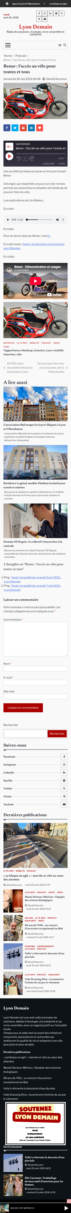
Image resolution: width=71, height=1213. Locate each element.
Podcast (46, 343)
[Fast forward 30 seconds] (33, 158)
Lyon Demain (35, 27)
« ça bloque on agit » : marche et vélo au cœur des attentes (32, 4)
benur (16, 350)
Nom (7, 663)
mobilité (58, 350)
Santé (56, 343)
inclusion (39, 350)
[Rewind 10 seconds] (18, 158)
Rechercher (10, 725)
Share (62, 163)
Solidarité (30, 921)
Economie (30, 946)
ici (48, 235)
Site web (8, 691)
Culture (29, 918)
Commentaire (13, 619)
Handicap (27, 350)
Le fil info (22, 343)
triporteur (9, 354)
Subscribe (48, 163)
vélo (19, 354)
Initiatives (8, 343)
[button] (66, 1208)
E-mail (8, 677)
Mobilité (34, 343)
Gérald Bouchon (56, 79)
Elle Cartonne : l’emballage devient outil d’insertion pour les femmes (44, 1181)
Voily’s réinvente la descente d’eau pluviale (29, 1088)
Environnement (45, 946)
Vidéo (6, 347)
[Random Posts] (59, 45)
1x (25, 158)
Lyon (49, 350)
